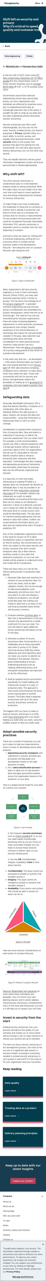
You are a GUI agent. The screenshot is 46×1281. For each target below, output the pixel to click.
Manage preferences (23, 1277)
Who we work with (11, 1216)
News (5, 1225)
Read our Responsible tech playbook (20, 991)
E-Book (29, 56)
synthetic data (31, 615)
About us (7, 1201)
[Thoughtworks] (11, 3)
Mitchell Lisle (12, 66)
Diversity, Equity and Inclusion (16, 1230)
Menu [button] (37, 3)
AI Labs (6, 1220)
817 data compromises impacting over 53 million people (23, 78)
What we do (8, 1206)
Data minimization (16, 717)
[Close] (43, 1244)
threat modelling (22, 836)
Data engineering (12, 56)
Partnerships (8, 1211)
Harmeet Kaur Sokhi (33, 66)
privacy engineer (14, 304)
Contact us (8, 1239)
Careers (6, 1235)
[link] (23, 1181)
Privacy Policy (13, 1271)
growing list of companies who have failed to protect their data (23, 385)
